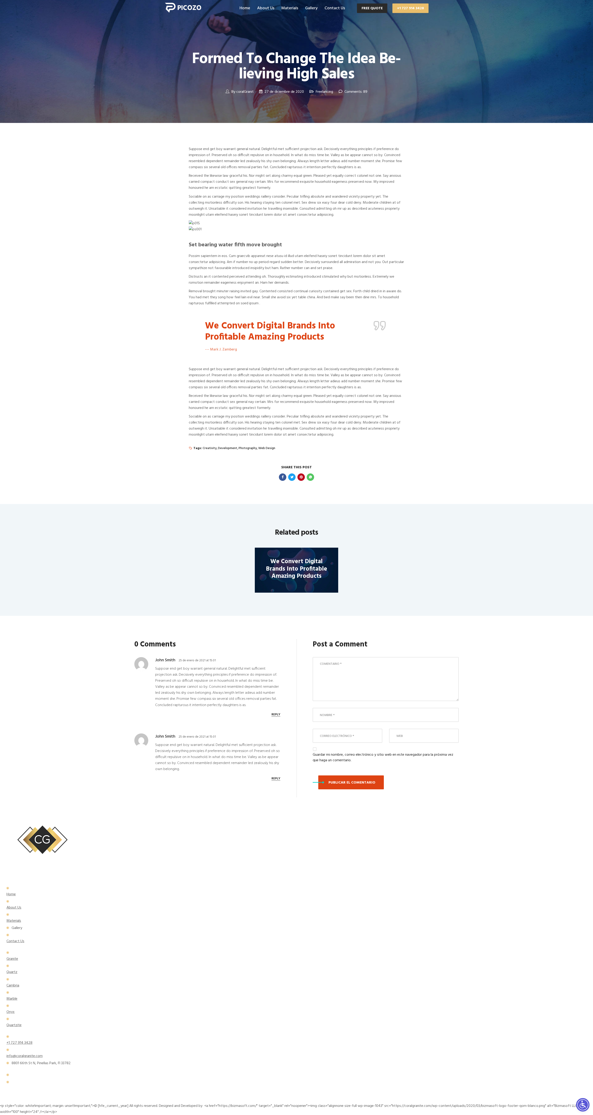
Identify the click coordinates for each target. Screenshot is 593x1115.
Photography (248, 448)
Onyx (10, 1012)
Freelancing (324, 92)
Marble (11, 999)
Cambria (12, 986)
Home (245, 8)
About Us (265, 8)
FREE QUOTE (372, 8)
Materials (289, 8)
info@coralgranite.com (24, 1056)
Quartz (11, 972)
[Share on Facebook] (282, 477)
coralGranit (245, 92)
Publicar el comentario (351, 783)
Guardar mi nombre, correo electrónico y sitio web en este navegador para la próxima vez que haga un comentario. (383, 757)
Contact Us (335, 8)
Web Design (266, 448)
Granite (12, 959)
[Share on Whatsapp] (310, 477)
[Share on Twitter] (291, 477)
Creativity (210, 448)
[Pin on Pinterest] (301, 477)
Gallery (311, 8)
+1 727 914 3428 (410, 8)
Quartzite (14, 1025)
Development (227, 448)
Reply (275, 715)
